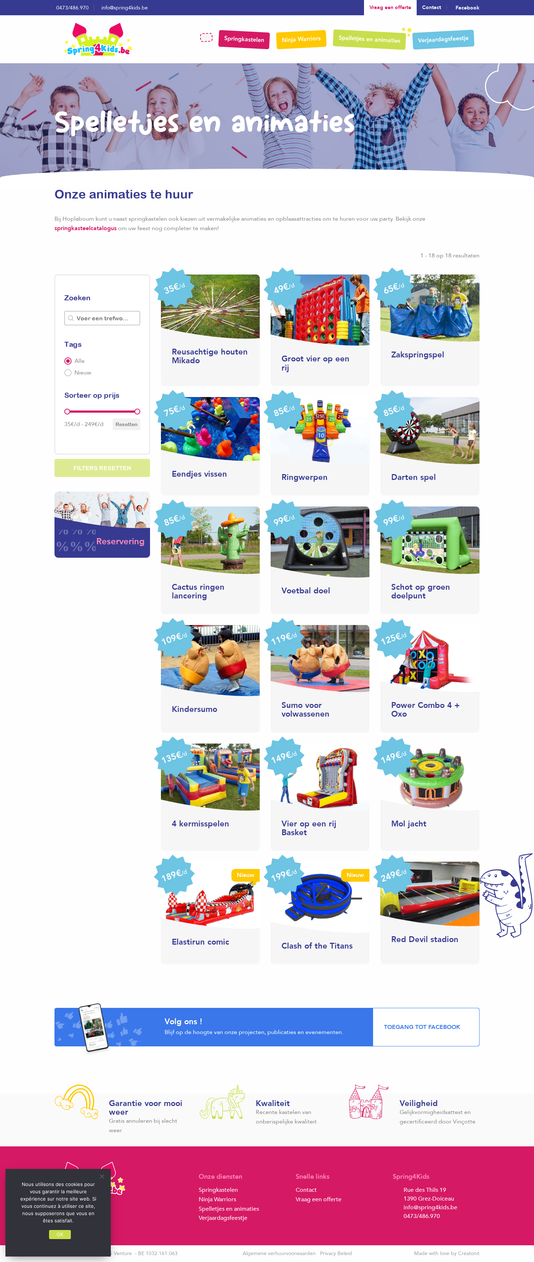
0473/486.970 (72, 7)
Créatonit (469, 1253)
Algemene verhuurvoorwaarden (279, 1253)
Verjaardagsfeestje (443, 39)
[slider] (67, 411)
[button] (102, 361)
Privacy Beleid (336, 1253)
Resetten (126, 424)
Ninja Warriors (301, 39)
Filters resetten (102, 468)
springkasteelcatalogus (85, 228)
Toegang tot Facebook (422, 1027)
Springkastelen (244, 39)
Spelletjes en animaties (370, 39)
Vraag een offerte (390, 7)
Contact (431, 7)
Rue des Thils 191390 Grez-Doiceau (429, 1194)
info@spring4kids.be (124, 7)
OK (60, 1234)
